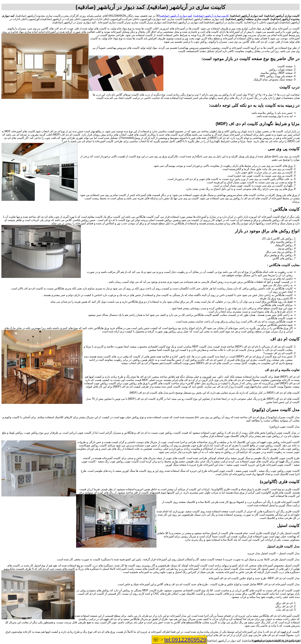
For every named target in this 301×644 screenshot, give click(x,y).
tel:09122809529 (185, 640)
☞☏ (179, 640)
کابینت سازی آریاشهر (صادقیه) (211, 15)
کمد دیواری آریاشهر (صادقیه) (175, 15)
